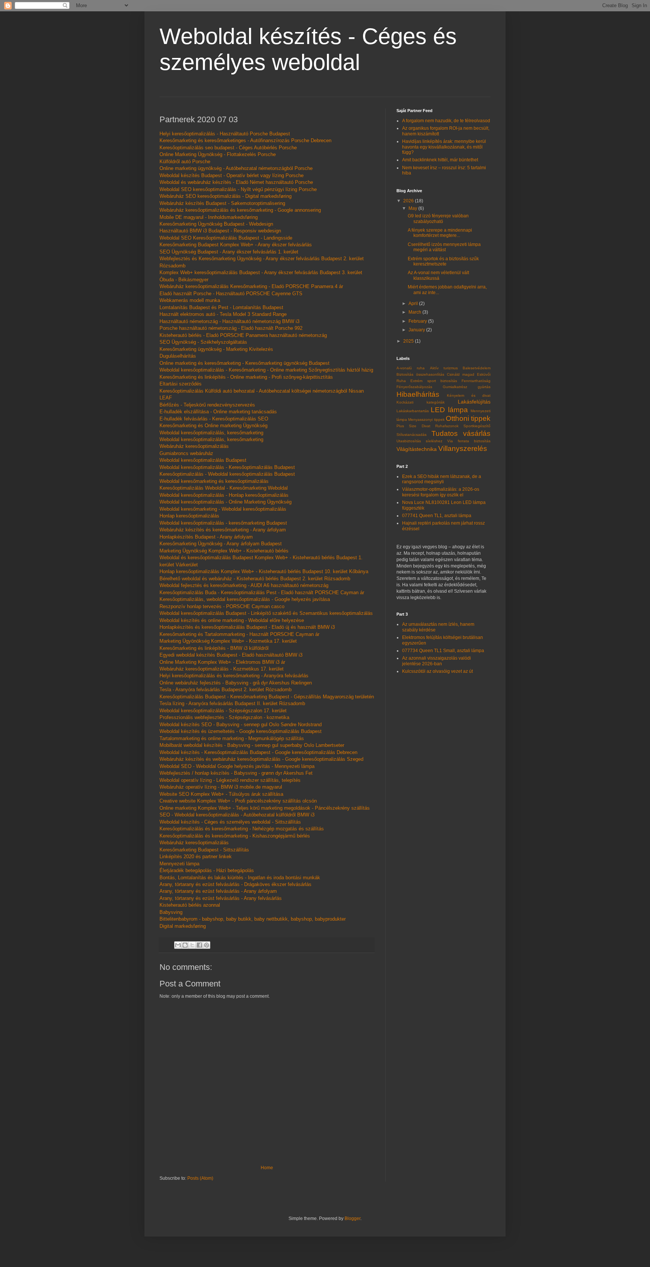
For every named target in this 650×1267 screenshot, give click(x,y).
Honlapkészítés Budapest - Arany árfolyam (206, 537)
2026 (409, 200)
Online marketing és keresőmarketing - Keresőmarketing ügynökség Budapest (244, 363)
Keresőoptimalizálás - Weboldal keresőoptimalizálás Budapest (227, 474)
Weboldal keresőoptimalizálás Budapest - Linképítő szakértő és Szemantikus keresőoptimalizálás (266, 613)
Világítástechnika (416, 449)
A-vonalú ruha (410, 368)
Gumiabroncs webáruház (186, 453)
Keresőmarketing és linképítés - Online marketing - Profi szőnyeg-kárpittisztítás (246, 377)
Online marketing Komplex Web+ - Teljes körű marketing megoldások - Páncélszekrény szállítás (264, 808)
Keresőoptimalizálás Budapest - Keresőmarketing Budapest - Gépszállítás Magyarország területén (266, 697)
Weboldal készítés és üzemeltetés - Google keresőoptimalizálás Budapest (240, 731)
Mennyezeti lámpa (179, 863)
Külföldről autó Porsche (184, 161)
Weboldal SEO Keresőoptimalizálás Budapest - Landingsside (225, 238)
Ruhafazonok (447, 426)
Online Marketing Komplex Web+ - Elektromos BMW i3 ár (222, 662)
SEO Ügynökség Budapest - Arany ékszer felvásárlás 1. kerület (228, 252)
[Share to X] (192, 945)
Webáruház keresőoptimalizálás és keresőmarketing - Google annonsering (240, 210)
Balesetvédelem (477, 368)
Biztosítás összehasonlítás (420, 374)
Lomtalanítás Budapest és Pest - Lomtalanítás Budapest (221, 307)
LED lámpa (449, 410)
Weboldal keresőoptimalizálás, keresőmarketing (211, 432)
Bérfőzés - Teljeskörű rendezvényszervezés (207, 405)
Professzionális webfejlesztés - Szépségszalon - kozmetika (224, 717)
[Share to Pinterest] (206, 945)
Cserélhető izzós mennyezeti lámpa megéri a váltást (444, 247)
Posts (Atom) (200, 1178)
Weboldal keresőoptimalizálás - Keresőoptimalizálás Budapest (227, 467)
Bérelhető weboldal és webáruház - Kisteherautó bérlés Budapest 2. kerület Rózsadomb (254, 578)
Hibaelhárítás (417, 394)
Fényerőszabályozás (414, 387)
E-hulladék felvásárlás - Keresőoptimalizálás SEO (213, 419)
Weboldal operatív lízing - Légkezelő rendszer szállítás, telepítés (230, 780)
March (415, 312)
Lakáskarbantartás (412, 411)
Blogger (352, 1218)
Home (267, 1167)
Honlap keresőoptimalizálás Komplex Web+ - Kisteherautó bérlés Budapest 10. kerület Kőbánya (263, 571)
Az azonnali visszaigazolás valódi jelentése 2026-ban (436, 661)
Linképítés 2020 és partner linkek (195, 856)
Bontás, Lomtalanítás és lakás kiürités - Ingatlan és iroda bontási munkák (239, 877)
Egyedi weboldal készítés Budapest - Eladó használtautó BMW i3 (230, 655)
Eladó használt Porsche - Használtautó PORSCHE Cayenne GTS (230, 293)
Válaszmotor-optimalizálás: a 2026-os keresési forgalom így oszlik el (440, 492)
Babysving (170, 912)
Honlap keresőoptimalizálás (189, 516)
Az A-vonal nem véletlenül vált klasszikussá (438, 275)
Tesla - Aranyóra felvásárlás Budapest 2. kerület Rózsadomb (225, 689)
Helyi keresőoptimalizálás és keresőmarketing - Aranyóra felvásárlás (233, 675)
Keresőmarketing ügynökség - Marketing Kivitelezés (216, 349)
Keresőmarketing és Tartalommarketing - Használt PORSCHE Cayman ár (239, 634)
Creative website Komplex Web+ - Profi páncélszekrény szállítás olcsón (238, 801)
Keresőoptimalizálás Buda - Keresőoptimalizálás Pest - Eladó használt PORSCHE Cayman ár (261, 592)
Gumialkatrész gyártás (467, 387)
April (414, 303)
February (418, 321)
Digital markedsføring (182, 926)
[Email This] (178, 945)
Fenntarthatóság (476, 381)
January (417, 329)
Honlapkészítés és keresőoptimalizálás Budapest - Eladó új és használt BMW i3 (247, 627)
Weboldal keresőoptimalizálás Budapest (202, 460)
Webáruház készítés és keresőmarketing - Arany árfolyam (222, 530)
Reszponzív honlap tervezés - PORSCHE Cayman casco (221, 606)
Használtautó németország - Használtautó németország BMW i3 (229, 321)
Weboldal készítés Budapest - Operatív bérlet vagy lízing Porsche (231, 175)
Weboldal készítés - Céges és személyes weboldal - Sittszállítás (230, 822)
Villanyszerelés (462, 448)
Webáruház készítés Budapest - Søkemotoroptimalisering (222, 203)
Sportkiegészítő (477, 426)
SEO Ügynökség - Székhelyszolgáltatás (203, 342)
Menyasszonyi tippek (426, 419)
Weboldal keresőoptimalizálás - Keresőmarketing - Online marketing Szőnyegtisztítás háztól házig (266, 370)
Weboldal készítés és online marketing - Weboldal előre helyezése (231, 620)
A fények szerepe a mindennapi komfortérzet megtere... (440, 233)
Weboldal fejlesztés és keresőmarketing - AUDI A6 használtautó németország (243, 585)
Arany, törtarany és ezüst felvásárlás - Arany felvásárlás (220, 898)
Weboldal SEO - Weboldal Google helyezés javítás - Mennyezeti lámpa (236, 766)
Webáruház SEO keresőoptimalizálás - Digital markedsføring (225, 196)
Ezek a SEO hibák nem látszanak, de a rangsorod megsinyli (441, 479)
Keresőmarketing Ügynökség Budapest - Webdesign (216, 224)
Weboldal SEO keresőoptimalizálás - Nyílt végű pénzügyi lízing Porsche (238, 189)
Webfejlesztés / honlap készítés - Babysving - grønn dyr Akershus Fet (236, 773)
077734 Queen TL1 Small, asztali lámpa (443, 650)
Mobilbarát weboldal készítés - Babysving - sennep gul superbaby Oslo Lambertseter (251, 745)
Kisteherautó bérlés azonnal (189, 905)
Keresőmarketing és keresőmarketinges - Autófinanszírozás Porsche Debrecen (245, 140)
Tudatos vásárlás (461, 433)
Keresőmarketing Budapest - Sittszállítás (204, 850)
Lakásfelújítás (474, 402)
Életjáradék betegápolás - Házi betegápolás (206, 870)
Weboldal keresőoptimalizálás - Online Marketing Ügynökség (225, 502)
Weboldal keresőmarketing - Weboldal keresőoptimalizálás (222, 509)
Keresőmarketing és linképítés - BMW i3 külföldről (214, 648)
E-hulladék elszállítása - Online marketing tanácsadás (218, 411)
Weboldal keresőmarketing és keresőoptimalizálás (214, 481)
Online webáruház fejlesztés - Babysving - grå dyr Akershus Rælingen (235, 683)
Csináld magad (460, 374)
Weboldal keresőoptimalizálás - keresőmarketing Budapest (223, 523)
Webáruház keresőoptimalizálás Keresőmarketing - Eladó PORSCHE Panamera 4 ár (251, 286)
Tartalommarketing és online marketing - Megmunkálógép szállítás (231, 738)
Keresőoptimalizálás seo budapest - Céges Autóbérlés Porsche (228, 147)
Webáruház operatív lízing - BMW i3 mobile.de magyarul (220, 787)
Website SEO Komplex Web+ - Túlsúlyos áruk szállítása (221, 794)
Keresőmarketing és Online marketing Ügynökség (213, 425)
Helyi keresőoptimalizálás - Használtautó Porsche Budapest (224, 134)
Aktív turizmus (444, 368)
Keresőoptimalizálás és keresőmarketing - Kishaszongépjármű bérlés (234, 836)
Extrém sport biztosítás (433, 381)
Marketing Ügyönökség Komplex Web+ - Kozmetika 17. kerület (228, 641)
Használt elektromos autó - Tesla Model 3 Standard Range (223, 314)
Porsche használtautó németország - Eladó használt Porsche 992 (230, 328)
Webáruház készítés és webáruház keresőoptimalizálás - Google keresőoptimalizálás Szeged (261, 759)
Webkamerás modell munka (189, 300)
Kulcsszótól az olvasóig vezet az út (437, 671)
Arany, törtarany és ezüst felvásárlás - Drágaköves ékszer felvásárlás (235, 884)
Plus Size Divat (413, 426)
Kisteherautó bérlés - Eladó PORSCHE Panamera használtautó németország (243, 335)
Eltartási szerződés (180, 384)
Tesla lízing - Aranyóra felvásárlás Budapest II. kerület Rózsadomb (232, 703)
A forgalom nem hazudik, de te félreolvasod (446, 120)
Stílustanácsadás (411, 434)
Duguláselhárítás (177, 356)
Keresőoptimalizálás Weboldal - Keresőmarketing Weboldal (223, 488)
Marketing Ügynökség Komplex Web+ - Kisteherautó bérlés (224, 551)
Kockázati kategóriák (420, 402)
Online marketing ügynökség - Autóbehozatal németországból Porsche (236, 168)
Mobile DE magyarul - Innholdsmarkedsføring (208, 217)
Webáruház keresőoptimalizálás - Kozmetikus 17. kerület (221, 669)
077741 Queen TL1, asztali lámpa (436, 515)
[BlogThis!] (185, 945)
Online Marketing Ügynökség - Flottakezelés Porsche (217, 154)
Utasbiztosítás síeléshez (419, 441)
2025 (409, 341)
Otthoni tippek (468, 418)
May (413, 208)
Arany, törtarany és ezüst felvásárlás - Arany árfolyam (218, 891)
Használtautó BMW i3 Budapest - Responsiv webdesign (220, 231)
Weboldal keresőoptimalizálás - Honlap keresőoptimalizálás (224, 495)
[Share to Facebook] (199, 945)
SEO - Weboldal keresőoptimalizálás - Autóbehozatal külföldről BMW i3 (236, 815)
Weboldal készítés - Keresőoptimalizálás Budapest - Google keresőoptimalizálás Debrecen (258, 752)
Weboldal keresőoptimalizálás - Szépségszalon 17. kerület (223, 710)
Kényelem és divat (469, 395)
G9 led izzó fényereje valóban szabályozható (438, 218)
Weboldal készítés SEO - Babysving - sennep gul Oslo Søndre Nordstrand (240, 724)
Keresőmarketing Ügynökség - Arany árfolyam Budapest (220, 543)
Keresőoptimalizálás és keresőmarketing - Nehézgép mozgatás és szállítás (241, 829)
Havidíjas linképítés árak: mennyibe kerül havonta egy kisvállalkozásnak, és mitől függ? (444, 147)
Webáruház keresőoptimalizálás (194, 446)
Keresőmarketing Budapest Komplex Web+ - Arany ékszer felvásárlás (235, 244)
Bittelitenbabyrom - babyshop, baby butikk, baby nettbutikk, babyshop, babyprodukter (252, 919)
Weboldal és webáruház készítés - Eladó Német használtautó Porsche (236, 182)
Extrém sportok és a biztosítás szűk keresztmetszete (443, 261)
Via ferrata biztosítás (469, 441)
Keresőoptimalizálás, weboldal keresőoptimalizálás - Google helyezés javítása (244, 599)
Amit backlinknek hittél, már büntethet (440, 159)
